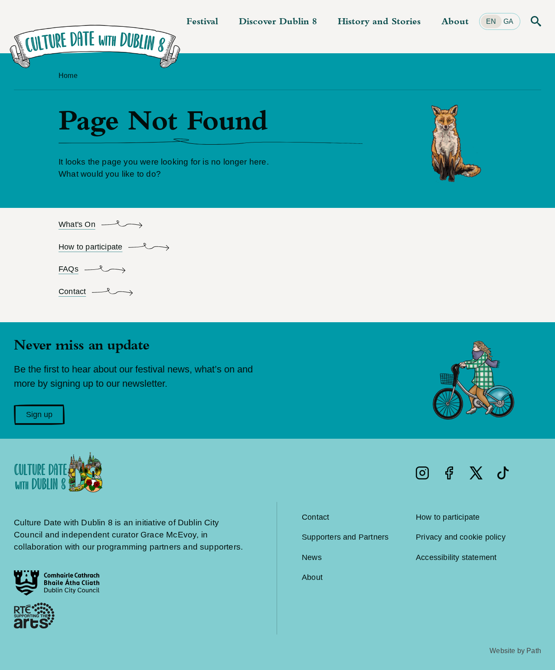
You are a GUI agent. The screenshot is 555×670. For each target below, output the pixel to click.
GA (508, 21)
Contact (315, 517)
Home (68, 75)
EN (491, 21)
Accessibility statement (456, 557)
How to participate (448, 517)
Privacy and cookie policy (461, 537)
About (455, 21)
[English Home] (95, 37)
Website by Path (515, 650)
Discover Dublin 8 (278, 21)
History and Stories (379, 21)
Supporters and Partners (345, 537)
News (312, 557)
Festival (202, 21)
